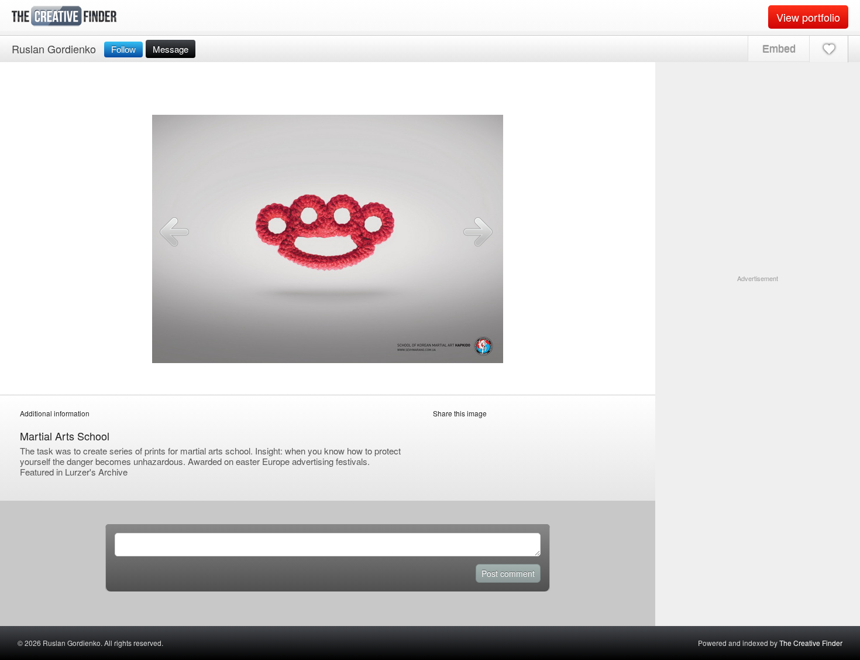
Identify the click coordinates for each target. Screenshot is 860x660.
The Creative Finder (810, 643)
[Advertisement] (757, 356)
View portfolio (808, 17)
